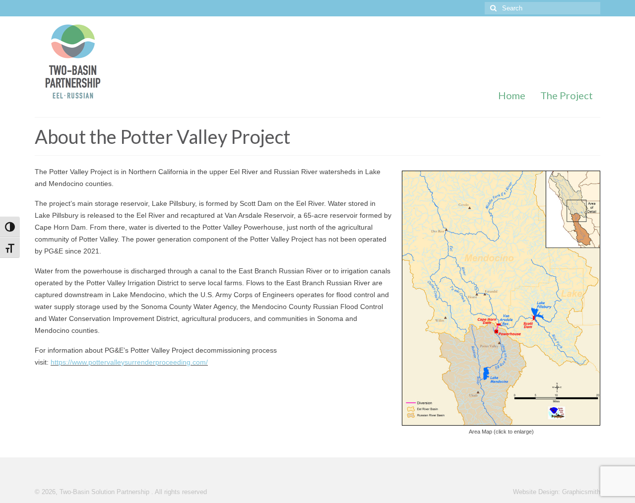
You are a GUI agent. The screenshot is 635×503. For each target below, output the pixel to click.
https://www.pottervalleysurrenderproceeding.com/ (129, 362)
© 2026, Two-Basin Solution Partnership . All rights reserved (121, 492)
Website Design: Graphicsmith (556, 492)
